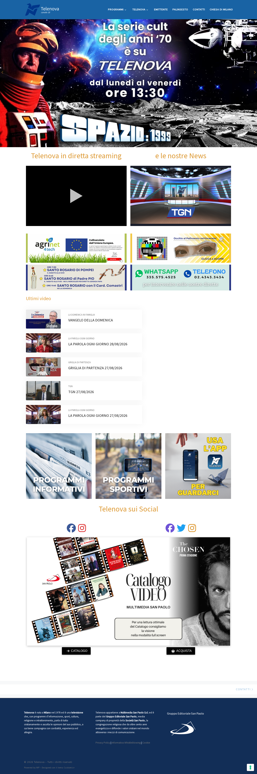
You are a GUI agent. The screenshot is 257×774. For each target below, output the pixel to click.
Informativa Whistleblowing (126, 742)
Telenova (39, 762)
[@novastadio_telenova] (192, 530)
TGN (70, 386)
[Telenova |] (42, 9)
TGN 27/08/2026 (81, 391)
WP (38, 767)
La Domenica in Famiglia (81, 314)
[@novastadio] (170, 530)
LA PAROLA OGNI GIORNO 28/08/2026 (97, 344)
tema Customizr (66, 767)
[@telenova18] (82, 530)
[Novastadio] (181, 530)
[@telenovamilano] (71, 530)
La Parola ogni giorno (81, 338)
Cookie (146, 742)
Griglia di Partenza (79, 362)
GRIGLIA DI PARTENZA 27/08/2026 (95, 367)
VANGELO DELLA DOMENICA (90, 320)
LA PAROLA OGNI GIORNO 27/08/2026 (97, 415)
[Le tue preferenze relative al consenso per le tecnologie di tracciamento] (250, 767)
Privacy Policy (103, 742)
